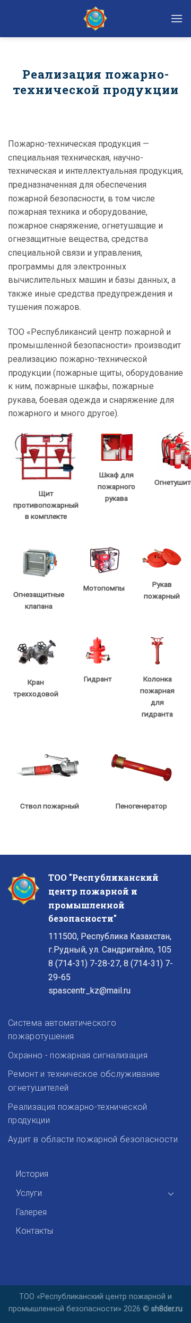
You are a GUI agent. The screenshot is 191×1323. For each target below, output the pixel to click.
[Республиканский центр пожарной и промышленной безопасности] (95, 18)
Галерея (31, 1212)
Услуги (29, 1193)
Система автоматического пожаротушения (62, 1030)
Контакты (34, 1231)
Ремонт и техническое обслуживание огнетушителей (84, 1081)
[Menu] (176, 18)
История (32, 1174)
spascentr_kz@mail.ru (89, 990)
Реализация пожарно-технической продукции (77, 1114)
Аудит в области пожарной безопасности (93, 1139)
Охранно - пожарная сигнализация (77, 1055)
